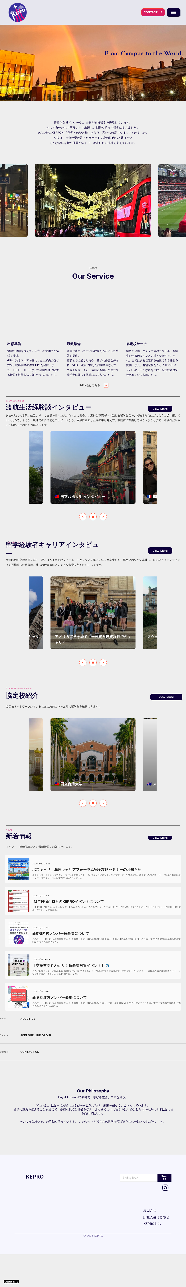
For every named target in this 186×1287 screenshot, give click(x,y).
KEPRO (35, 1176)
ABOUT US (27, 1018)
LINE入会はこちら (156, 1217)
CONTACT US (29, 1052)
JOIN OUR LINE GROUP (36, 1035)
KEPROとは (152, 1223)
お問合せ (149, 1210)
